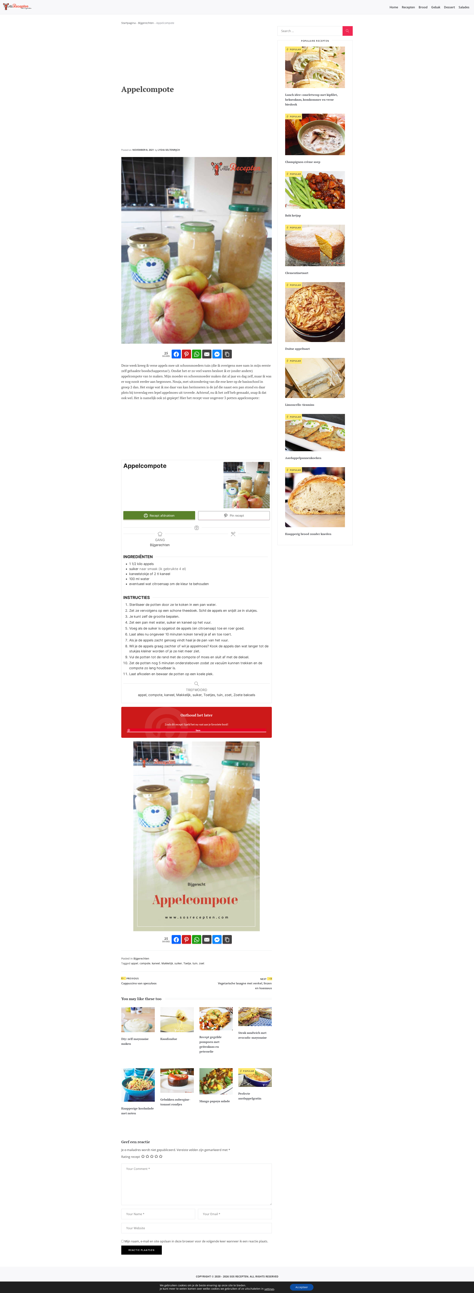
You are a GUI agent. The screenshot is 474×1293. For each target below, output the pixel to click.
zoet (201, 963)
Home (394, 7)
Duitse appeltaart (297, 349)
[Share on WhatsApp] (196, 354)
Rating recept (130, 1157)
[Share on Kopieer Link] (227, 354)
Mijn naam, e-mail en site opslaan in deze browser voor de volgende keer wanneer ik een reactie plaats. (196, 1241)
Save (198, 730)
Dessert (449, 7)
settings (269, 1289)
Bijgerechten (146, 23)
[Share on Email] (206, 354)
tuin (195, 963)
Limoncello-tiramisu (299, 405)
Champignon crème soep (302, 162)
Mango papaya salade (214, 1101)
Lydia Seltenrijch (169, 149)
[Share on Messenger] (217, 354)
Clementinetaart (296, 273)
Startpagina (128, 23)
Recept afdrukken (161, 515)
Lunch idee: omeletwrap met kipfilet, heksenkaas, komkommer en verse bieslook (311, 99)
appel (134, 963)
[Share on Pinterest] (186, 354)
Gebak (435, 7)
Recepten (408, 7)
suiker (178, 963)
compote (145, 963)
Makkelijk (167, 963)
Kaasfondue (168, 1039)
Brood (423, 7)
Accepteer (302, 1287)
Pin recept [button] (236, 515)
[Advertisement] (196, 57)
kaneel (156, 963)
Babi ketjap (293, 215)
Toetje (187, 963)
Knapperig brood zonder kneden (308, 534)
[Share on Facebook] (176, 354)
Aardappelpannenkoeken (303, 458)
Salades (464, 7)
